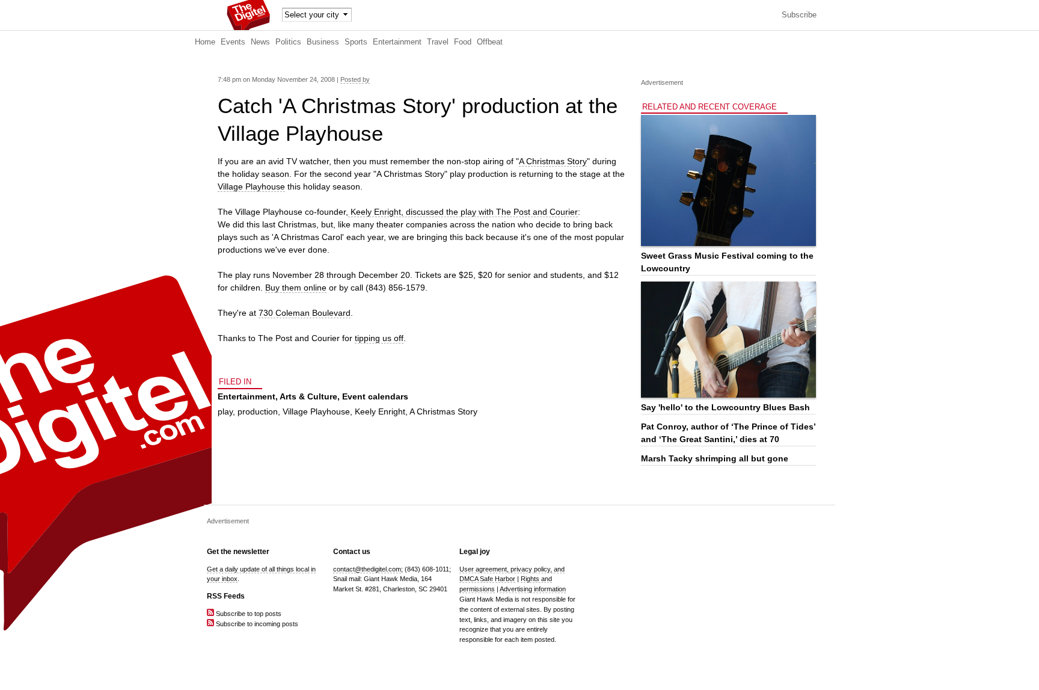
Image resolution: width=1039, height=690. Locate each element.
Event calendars (375, 396)
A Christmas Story (553, 161)
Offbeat (490, 42)
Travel (438, 42)
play (225, 411)
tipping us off (379, 338)
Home (205, 42)
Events (233, 42)
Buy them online (295, 287)
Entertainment (397, 42)
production (258, 411)
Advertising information (533, 589)
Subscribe (799, 15)
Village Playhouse (251, 186)
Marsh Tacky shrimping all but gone (714, 458)
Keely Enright (380, 411)
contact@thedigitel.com (367, 569)
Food (462, 42)
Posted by (355, 79)
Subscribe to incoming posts (256, 623)
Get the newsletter (238, 551)
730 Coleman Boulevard (305, 313)
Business (323, 42)
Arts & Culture (308, 396)
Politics (288, 42)
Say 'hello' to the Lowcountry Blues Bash (725, 407)
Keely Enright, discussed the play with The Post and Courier (463, 212)
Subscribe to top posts (247, 613)
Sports (356, 42)
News (260, 42)
